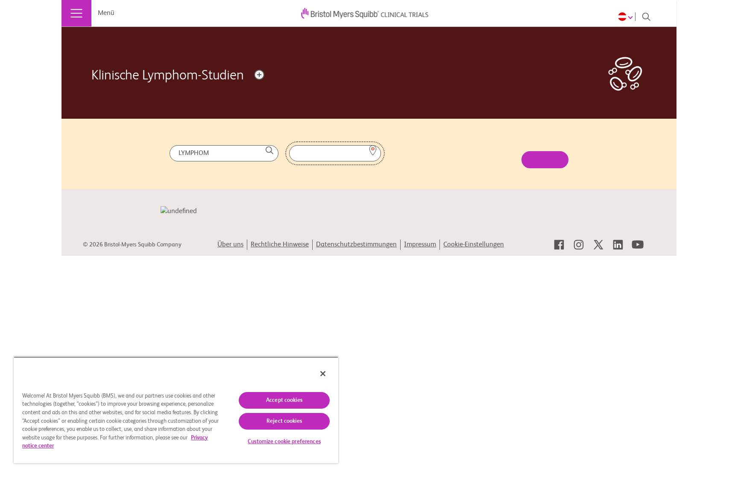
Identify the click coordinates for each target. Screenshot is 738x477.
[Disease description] (259, 75)
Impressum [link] (420, 244)
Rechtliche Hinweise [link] (280, 244)
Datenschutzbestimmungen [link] (356, 244)
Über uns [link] (230, 244)
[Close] (322, 373)
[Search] (646, 17)
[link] (559, 244)
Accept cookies (284, 400)
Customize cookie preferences (284, 442)
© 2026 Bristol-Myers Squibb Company (132, 245)
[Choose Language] (627, 16)
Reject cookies (284, 421)
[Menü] (76, 13)
